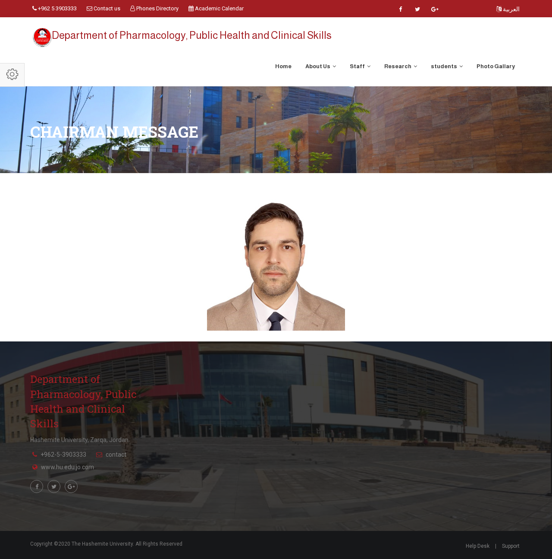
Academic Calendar (219, 8)
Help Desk (477, 546)
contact (116, 454)
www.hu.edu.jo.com (67, 467)
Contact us (106, 8)
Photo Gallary (496, 66)
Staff (358, 66)
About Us (318, 66)
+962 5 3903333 (57, 8)
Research (398, 66)
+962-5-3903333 (63, 454)
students (444, 66)
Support (511, 546)
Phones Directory (157, 8)
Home (283, 66)
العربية (511, 9)
